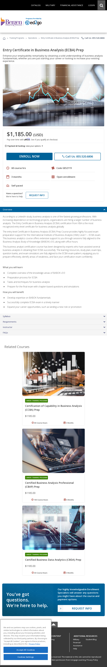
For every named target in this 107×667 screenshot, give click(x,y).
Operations (32, 38)
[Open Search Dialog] (101, 5)
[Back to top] (53, 635)
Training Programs (16, 38)
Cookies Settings (26, 657)
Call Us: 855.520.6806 (92, 38)
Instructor (7, 327)
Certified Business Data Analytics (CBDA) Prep (53, 559)
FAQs (5, 332)
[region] (25, 642)
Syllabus (6, 316)
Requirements (9, 321)
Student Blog (91, 639)
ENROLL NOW (29, 156)
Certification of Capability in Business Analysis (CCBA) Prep (53, 407)
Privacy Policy (92, 660)
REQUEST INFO (37, 195)
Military (76, 639)
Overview (7, 209)
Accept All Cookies (26, 650)
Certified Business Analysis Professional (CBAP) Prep (49, 484)
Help (75, 648)
